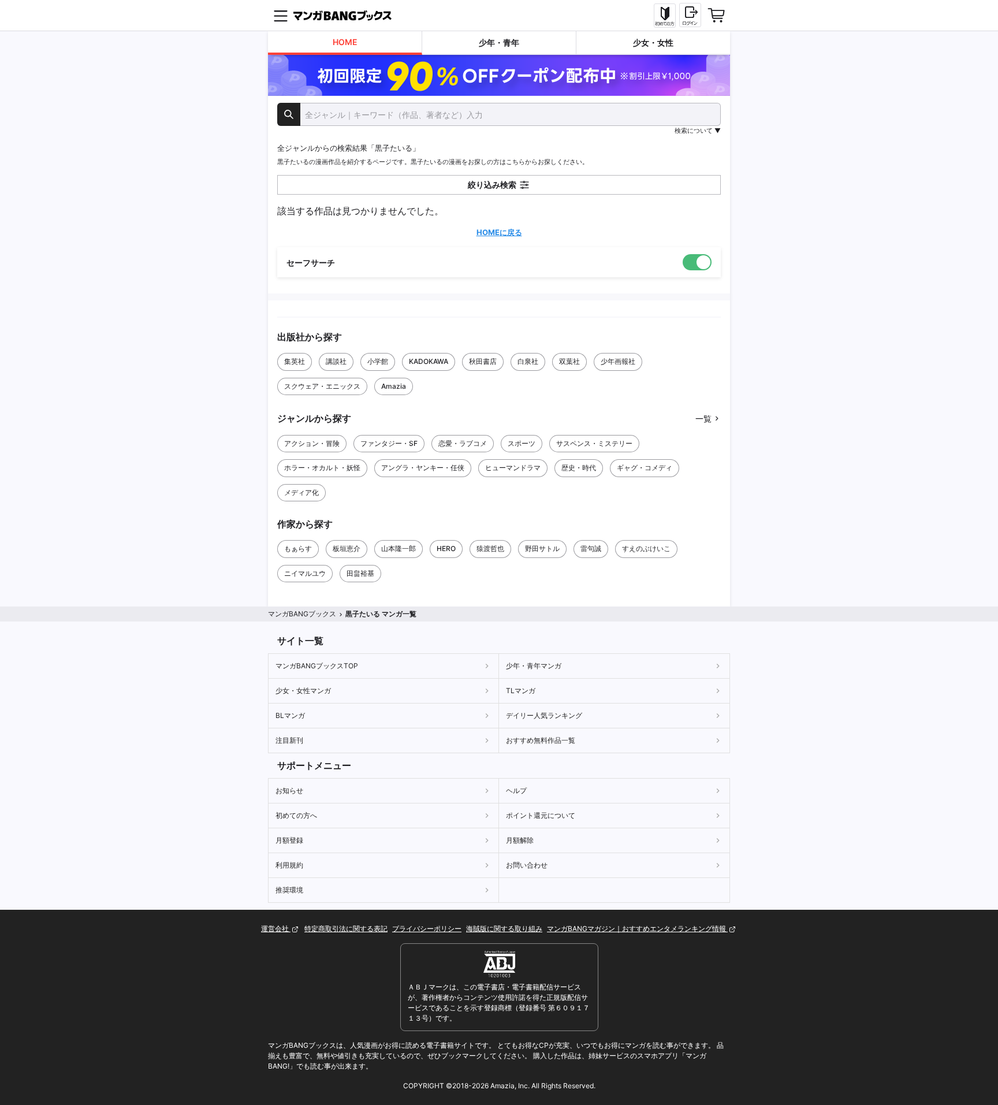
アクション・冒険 (312, 443)
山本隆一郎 (398, 548)
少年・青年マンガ (533, 665)
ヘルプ (516, 790)
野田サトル (542, 548)
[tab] (345, 43)
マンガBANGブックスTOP (316, 665)
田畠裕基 (360, 573)
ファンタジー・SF (389, 443)
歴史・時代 (578, 467)
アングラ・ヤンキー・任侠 (422, 467)
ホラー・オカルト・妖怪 (322, 467)
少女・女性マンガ (303, 690)
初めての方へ (296, 815)
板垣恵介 (346, 548)
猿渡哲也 (490, 548)
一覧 (703, 418)
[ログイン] (690, 15)
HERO (446, 548)
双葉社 (569, 361)
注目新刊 (289, 740)
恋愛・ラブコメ (462, 443)
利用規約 (289, 865)
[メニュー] (280, 15)
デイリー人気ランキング (544, 715)
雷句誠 (590, 548)
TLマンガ (520, 690)
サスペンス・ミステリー (594, 443)
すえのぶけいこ (646, 548)
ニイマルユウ (305, 573)
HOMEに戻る (499, 232)
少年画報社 (618, 361)
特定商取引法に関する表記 (346, 928)
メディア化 (301, 492)
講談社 (336, 361)
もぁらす (298, 548)
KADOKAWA (428, 361)
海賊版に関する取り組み (504, 928)
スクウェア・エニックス (322, 386)
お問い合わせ (527, 865)
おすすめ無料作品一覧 (540, 740)
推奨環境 (289, 890)
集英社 (294, 361)
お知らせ (289, 790)
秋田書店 (483, 361)
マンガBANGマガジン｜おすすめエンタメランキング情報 (637, 928)
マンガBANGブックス (302, 613)
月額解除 (520, 840)
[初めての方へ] (664, 15)
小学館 (377, 361)
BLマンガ (290, 715)
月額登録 (289, 840)
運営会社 (276, 928)
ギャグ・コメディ (644, 467)
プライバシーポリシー (426, 928)
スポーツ (521, 443)
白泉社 (527, 361)
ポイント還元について (540, 815)
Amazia (393, 386)
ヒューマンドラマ (513, 467)
